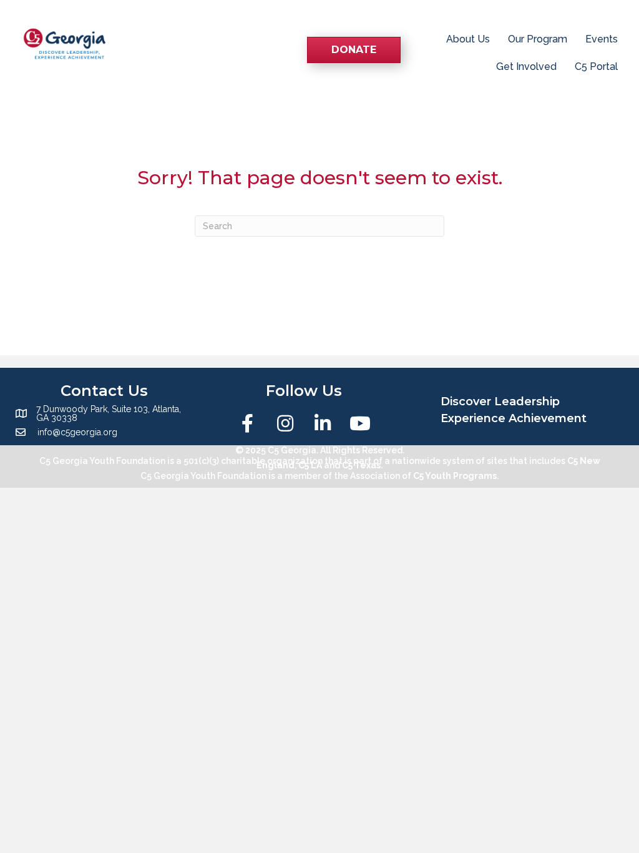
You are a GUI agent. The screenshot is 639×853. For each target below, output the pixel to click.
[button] (247, 423)
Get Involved (526, 66)
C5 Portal (596, 66)
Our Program (537, 39)
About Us (468, 39)
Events (601, 39)
